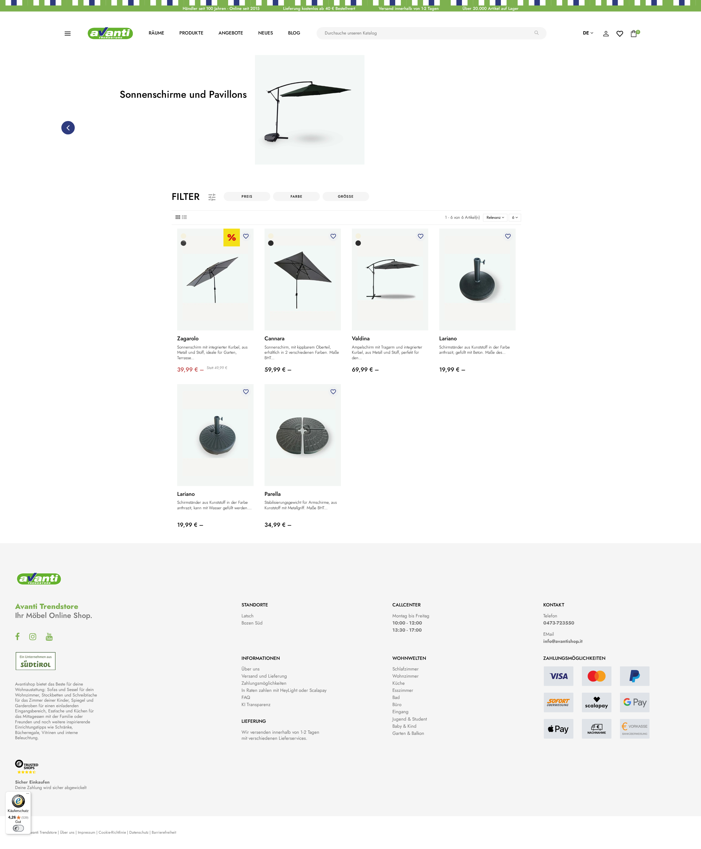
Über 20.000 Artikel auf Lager (490, 8)
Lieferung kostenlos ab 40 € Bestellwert (319, 8)
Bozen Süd (252, 623)
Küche (398, 683)
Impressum (86, 832)
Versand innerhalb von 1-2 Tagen (409, 8)
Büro (396, 704)
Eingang (400, 711)
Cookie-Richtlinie (112, 832)
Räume (156, 33)
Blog (294, 33)
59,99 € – (278, 369)
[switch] (18, 828)
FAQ (246, 697)
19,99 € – (452, 369)
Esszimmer (402, 690)
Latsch (248, 615)
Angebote (231, 33)
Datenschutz (138, 832)
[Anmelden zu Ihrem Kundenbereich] (606, 35)
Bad (396, 697)
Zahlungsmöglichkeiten (264, 683)
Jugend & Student (409, 719)
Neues (265, 33)
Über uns (251, 669)
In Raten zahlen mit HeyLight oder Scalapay (284, 690)
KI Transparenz (256, 704)
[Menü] (27, 795)
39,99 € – (190, 369)
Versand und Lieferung (264, 676)
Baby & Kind (404, 726)
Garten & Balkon (408, 733)
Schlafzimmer (405, 669)
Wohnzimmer (405, 676)
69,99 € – (365, 369)
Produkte (191, 33)
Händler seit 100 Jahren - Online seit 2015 (221, 8)
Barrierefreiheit (164, 832)
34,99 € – (278, 525)
